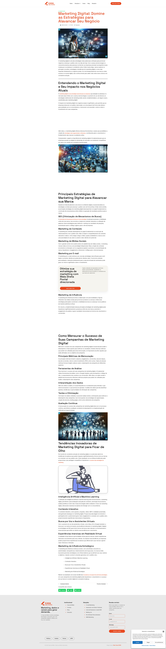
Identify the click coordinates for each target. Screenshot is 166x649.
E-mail (110, 619)
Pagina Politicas (152, 645)
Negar (148, 642)
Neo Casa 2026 (117, 645)
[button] (163, 631)
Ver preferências (159, 642)
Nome (110, 613)
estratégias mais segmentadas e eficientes (75, 133)
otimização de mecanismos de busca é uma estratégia (72, 219)
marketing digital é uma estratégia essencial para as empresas (75, 93)
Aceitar (137, 642)
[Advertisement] (83, 120)
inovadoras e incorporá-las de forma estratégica (95, 574)
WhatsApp (111, 624)
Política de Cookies (145, 645)
